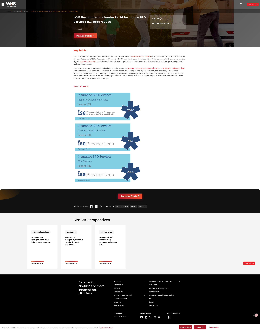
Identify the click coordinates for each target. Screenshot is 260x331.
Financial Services (122, 206)
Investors (117, 302)
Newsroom (153, 305)
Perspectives (17, 11)
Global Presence (120, 298)
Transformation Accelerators (160, 281)
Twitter (150, 317)
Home (8, 11)
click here (86, 293)
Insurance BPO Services (141, 56)
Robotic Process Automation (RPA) (143, 68)
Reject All (200, 327)
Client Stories (154, 291)
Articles (26, 11)
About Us (117, 281)
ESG (150, 298)
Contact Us (118, 291)
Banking (133, 206)
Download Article (84, 36)
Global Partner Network (123, 295)
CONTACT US (249, 263)
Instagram (155, 317)
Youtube (159, 317)
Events (151, 302)
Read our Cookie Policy (106, 328)
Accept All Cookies (185, 327)
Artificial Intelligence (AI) (174, 68)
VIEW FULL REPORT (82, 86)
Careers (117, 288)
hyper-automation (88, 61)
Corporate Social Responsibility (161, 295)
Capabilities (118, 284)
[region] (130, 327)
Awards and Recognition (158, 288)
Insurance (142, 206)
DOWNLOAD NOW (120, 317)
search (241, 4)
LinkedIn (146, 317)
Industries (153, 284)
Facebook (141, 317)
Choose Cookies (214, 327)
